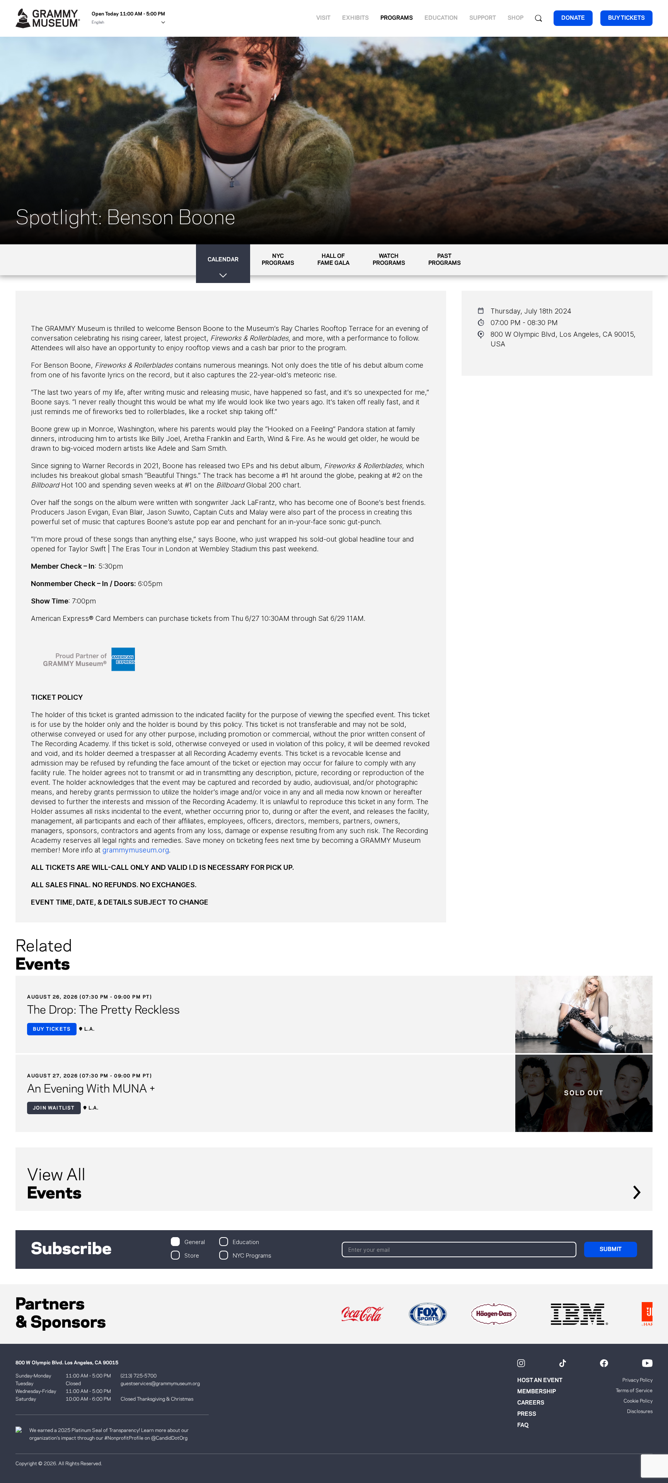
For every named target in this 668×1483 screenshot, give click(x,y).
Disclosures (640, 1411)
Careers (530, 1403)
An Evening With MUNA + (91, 1089)
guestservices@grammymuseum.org (160, 1383)
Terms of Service (634, 1390)
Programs (396, 18)
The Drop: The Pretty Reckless (103, 1010)
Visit (323, 18)
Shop (515, 18)
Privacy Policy (637, 1380)
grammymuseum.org (135, 850)
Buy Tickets (52, 1029)
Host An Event (539, 1380)
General (194, 1241)
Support (482, 18)
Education (441, 18)
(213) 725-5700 (139, 1376)
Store (191, 1255)
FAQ (522, 1425)
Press (526, 1414)
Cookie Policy (638, 1401)
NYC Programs (252, 1255)
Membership (536, 1391)
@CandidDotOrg (169, 1438)
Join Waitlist (54, 1108)
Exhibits (355, 18)
